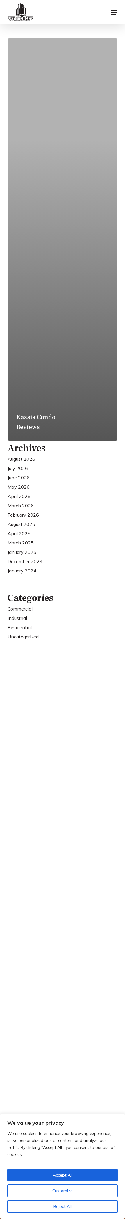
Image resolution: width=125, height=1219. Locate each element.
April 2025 (19, 533)
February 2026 (23, 515)
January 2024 (22, 571)
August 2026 (21, 459)
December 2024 (25, 561)
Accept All (62, 1175)
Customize (62, 1190)
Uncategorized (23, 637)
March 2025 (21, 543)
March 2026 (21, 505)
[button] (114, 12)
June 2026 (19, 478)
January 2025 (22, 552)
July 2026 (18, 468)
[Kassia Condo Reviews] (62, 239)
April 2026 (19, 496)
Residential (20, 627)
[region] (62, 1166)
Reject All (62, 1206)
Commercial (20, 609)
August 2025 (21, 524)
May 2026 (19, 487)
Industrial (17, 618)
